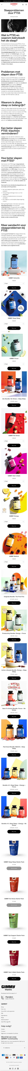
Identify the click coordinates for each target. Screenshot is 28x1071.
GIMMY (11, 1062)
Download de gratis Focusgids (14, 1)
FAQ (2, 1013)
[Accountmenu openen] (23, 4)
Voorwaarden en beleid (14, 1065)
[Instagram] (13, 1069)
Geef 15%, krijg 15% (5, 1021)
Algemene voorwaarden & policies (9, 1033)
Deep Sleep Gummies (6, 205)
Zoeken (3, 1029)
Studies (3, 136)
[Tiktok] (15, 1069)
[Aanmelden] (24, 1047)
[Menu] (1, 4)
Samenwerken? (5, 1019)
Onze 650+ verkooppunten (7, 1011)
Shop (2, 1007)
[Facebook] (10, 1069)
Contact (3, 1031)
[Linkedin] (18, 1069)
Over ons (3, 1009)
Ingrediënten (4, 1015)
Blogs (2, 1017)
